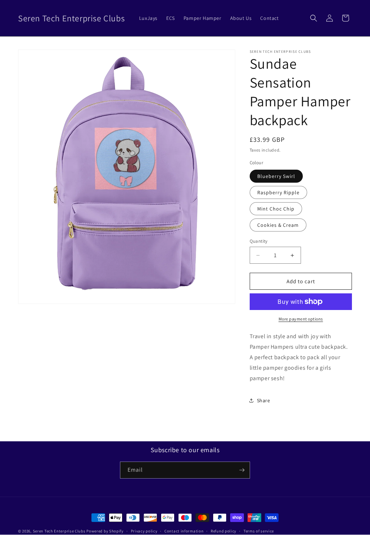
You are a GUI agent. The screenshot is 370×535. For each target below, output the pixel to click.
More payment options (301, 319)
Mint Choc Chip (275, 208)
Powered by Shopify (105, 531)
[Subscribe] (242, 470)
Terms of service (259, 531)
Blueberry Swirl (276, 176)
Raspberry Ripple (278, 192)
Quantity (259, 241)
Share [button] (263, 400)
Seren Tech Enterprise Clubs (59, 531)
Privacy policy (144, 531)
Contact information (183, 531)
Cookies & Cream (278, 225)
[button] (314, 18)
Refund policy (223, 531)
